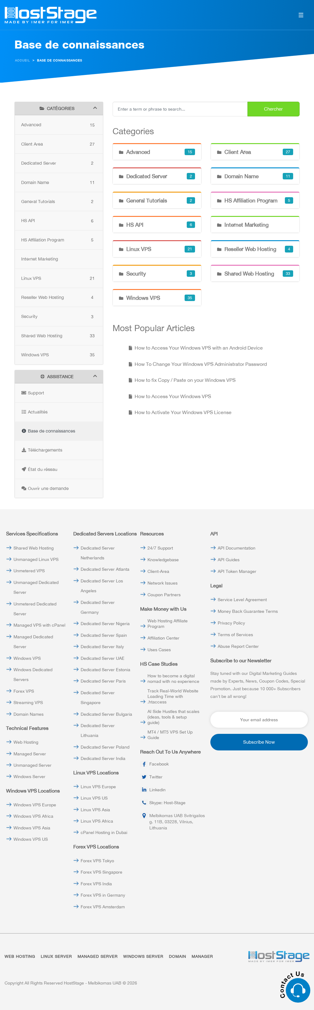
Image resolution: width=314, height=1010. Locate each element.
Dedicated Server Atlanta (105, 569)
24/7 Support (160, 548)
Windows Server (29, 776)
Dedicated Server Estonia (105, 669)
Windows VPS (27, 658)
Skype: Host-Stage (167, 802)
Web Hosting (25, 742)
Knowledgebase (163, 559)
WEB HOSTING (20, 956)
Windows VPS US (30, 839)
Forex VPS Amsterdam (103, 906)
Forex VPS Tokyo (97, 860)
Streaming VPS (28, 702)
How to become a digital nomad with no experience (173, 678)
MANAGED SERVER (98, 956)
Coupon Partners (164, 594)
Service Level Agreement (242, 599)
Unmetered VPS (29, 570)
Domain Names (28, 714)
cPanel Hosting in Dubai (104, 832)
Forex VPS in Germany (103, 895)
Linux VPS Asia (95, 809)
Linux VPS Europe (98, 786)
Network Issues (162, 583)
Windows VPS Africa (33, 816)
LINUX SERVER (56, 956)
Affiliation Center (163, 638)
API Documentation (236, 548)
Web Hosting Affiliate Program (167, 623)
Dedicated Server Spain (104, 635)
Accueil (22, 60)
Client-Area (158, 571)
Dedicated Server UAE (102, 658)
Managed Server (29, 753)
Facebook (159, 763)
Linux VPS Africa (97, 821)
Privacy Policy (231, 622)
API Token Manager (237, 571)
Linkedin (157, 789)
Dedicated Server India (103, 758)
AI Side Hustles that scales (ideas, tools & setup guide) (173, 717)
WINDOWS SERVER (143, 956)
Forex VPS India (96, 883)
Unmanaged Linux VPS (36, 559)
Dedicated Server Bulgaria (106, 714)
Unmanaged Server (32, 765)
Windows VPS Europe (34, 804)
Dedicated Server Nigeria (105, 623)
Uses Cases (159, 649)
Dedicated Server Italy (102, 646)
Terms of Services (235, 634)
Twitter (156, 776)
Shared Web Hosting (33, 548)
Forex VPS (23, 691)
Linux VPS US (94, 798)
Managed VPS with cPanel (39, 625)
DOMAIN (177, 956)
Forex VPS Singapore (101, 872)
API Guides (228, 559)
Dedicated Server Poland (105, 747)
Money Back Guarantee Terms (248, 611)
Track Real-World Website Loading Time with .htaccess (172, 696)
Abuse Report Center (238, 646)
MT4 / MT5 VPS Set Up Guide (170, 735)
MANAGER (202, 956)
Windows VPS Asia (31, 827)
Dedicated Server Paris (103, 681)
